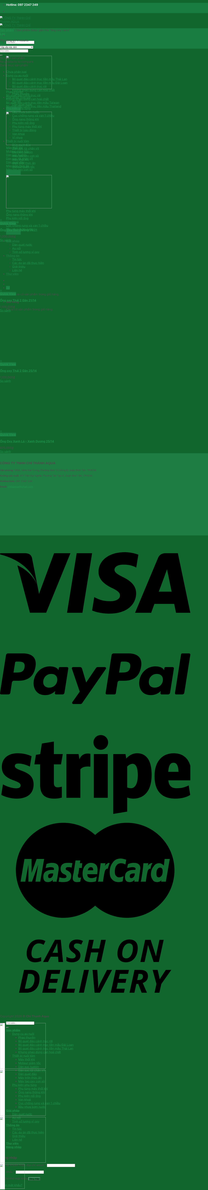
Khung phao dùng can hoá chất (33, 90)
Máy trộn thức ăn (23, 163)
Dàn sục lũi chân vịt (25, 148)
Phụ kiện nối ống (23, 123)
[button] (94, 219)
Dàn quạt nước (22, 104)
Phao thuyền (20, 93)
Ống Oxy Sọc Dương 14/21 (18, 230)
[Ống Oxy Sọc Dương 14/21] (45, 216)
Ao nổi (16, 101)
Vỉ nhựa (17, 137)
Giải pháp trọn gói (18, 97)
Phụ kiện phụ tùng (18, 108)
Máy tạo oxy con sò (25, 156)
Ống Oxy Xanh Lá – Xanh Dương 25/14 (27, 441)
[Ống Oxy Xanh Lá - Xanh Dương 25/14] (45, 427)
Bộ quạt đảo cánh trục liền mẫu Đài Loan (39, 83)
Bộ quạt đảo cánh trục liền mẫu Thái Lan (39, 79)
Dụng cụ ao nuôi (17, 75)
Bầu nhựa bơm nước (25, 112)
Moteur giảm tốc (23, 166)
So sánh (5, 240)
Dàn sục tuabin (22, 152)
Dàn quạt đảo (21, 145)
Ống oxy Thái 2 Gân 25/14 (18, 371)
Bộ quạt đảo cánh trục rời (29, 86)
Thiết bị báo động (24, 130)
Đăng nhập (34, 1179)
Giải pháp (12, 241)
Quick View (8, 223)
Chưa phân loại (16, 72)
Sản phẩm (7, 30)
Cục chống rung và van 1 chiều (33, 115)
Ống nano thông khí (25, 119)
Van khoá (18, 134)
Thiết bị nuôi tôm (17, 141)
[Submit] (1, 55)
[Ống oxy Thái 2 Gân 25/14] (45, 357)
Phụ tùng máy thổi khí (27, 126)
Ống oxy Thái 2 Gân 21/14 (18, 300)
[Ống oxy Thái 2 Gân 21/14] (45, 286)
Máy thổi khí (20, 159)
